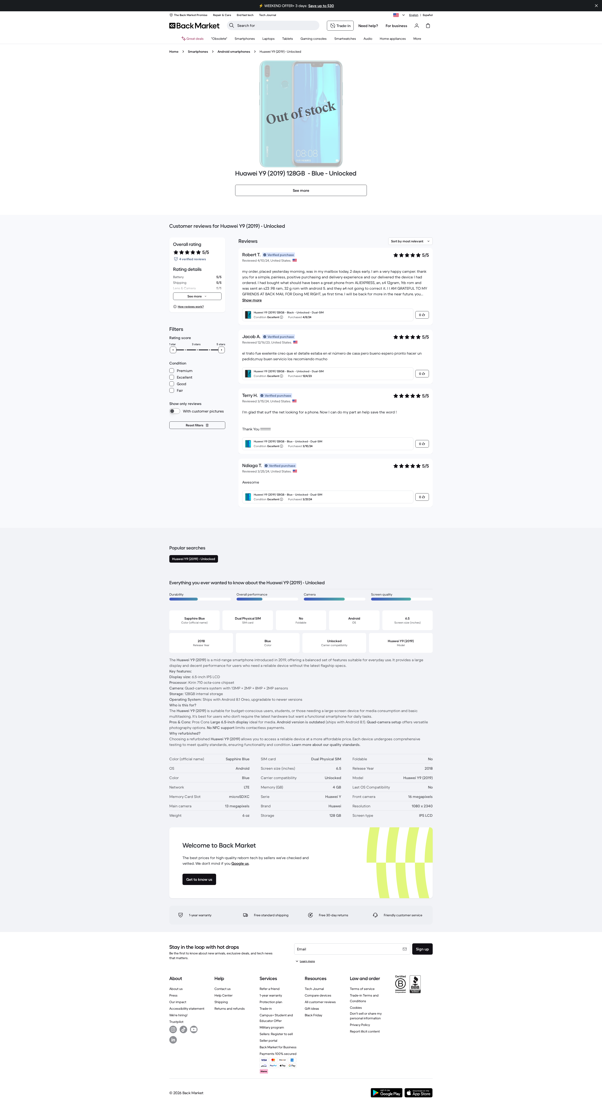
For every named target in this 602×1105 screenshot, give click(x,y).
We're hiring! (178, 1015)
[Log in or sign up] (416, 25)
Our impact (177, 1002)
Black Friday (313, 1015)
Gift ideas (312, 1008)
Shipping (221, 1002)
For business (396, 25)
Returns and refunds (229, 1008)
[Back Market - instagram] (173, 1029)
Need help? (368, 25)
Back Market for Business (278, 1047)
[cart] (428, 25)
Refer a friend (270, 989)
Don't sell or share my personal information (366, 1015)
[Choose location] (399, 15)
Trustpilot (176, 1022)
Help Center (223, 995)
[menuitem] (245, 38)
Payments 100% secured (278, 1054)
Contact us (222, 989)
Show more (252, 300)
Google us (240, 863)
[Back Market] (194, 25)
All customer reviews (320, 1002)
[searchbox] (276, 25)
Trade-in (266, 1008)
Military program (272, 1027)
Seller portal (268, 1040)
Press (173, 995)
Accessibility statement (186, 1008)
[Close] (596, 5)
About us (176, 989)
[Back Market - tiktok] (183, 1029)
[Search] (231, 25)
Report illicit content (365, 1031)
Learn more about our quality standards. (326, 744)
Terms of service (362, 989)
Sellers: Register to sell (276, 1034)
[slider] (173, 350)
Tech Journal (314, 989)
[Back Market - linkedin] (173, 1040)
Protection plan (271, 1002)
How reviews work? (191, 306)
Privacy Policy (360, 1025)
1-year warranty (271, 995)
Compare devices (318, 995)
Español (428, 15)
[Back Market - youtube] (194, 1029)
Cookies (356, 1007)
